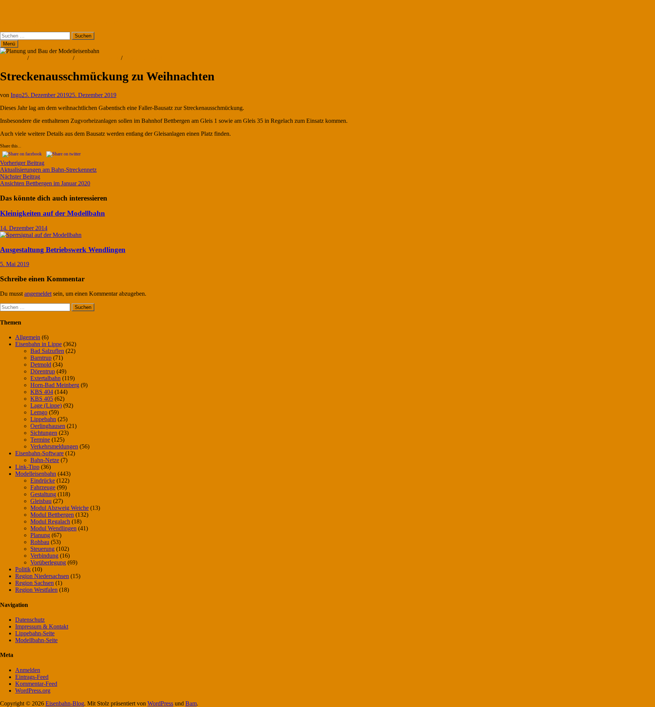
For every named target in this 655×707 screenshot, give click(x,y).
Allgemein (27, 337)
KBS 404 (41, 392)
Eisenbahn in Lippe (38, 344)
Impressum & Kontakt (41, 626)
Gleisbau (41, 501)
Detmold (40, 364)
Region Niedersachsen (42, 576)
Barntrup (41, 357)
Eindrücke (42, 480)
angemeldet (38, 293)
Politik (23, 569)
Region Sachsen (34, 583)
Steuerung (42, 549)
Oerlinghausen (47, 426)
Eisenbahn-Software (39, 453)
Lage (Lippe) (46, 405)
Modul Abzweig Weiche (59, 508)
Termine (40, 439)
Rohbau (39, 542)
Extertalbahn (45, 378)
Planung (40, 535)
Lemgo (38, 412)
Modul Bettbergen (97, 58)
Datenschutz (30, 619)
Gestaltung (13, 58)
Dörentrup (42, 371)
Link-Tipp (27, 467)
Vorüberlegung (48, 562)
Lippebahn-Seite (35, 633)
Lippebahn (43, 419)
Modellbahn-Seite (36, 640)
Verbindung (44, 555)
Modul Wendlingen (53, 528)
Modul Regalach (144, 58)
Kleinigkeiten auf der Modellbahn (52, 213)
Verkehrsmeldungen (54, 446)
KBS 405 (41, 398)
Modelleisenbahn (50, 58)
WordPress (160, 703)
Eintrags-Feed (32, 677)
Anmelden (27, 670)
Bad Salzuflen (47, 351)
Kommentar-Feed (36, 683)
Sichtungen (43, 433)
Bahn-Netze (44, 460)
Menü (9, 44)
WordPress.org (32, 690)
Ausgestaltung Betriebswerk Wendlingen (62, 250)
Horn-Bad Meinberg (54, 385)
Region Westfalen (36, 589)
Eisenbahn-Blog (19, 9)
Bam (191, 703)
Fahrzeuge (42, 487)
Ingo (16, 95)
